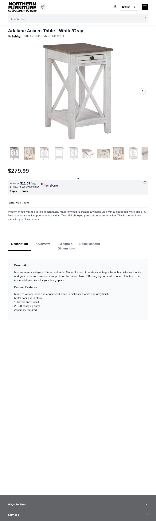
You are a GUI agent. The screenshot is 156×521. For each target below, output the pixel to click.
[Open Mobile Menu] (145, 7)
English (126, 6)
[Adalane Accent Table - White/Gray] (78, 91)
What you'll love (19, 202)
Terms (24, 190)
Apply (13, 190)
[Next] (143, 91)
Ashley (16, 36)
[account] (115, 7)
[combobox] (129, 7)
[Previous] (13, 91)
